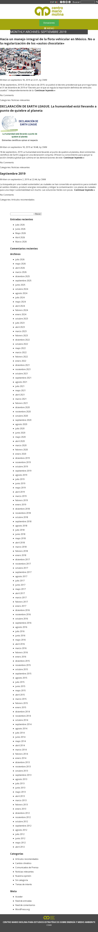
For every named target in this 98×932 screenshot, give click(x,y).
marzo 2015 (21, 699)
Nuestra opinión (23, 876)
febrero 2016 (21, 652)
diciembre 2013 (22, 762)
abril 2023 (20, 327)
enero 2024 (20, 314)
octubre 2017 (21, 568)
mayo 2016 (20, 639)
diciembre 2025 (22, 276)
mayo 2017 (20, 589)
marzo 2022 (21, 352)
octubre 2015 (21, 669)
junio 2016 (20, 635)
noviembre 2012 (23, 817)
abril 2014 (20, 745)
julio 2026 (19, 259)
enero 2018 (20, 555)
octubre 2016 (21, 618)
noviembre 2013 (23, 766)
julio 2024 (19, 297)
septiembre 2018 (23, 521)
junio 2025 (20, 284)
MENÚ (50, 28)
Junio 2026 (20, 229)
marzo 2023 (21, 331)
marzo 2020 (21, 445)
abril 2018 (20, 542)
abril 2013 (20, 796)
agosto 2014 (21, 728)
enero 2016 (20, 656)
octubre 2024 (21, 289)
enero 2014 (20, 758)
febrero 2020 (21, 449)
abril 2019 (20, 491)
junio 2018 (20, 534)
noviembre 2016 (23, 614)
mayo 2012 (20, 842)
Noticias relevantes (20, 100)
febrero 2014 (21, 753)
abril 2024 (20, 306)
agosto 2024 (21, 293)
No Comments (7, 95)
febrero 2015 (21, 703)
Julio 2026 (20, 224)
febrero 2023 (21, 335)
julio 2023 (19, 322)
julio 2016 (19, 631)
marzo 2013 (21, 800)
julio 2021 (19, 386)
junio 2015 (20, 686)
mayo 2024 (20, 301)
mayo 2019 (20, 487)
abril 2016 (20, 644)
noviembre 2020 (23, 411)
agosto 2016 (21, 627)
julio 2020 (19, 428)
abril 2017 (20, 593)
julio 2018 (19, 529)
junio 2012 (20, 838)
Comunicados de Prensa (26, 867)
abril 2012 (20, 846)
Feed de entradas (23, 900)
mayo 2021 (20, 390)
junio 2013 (20, 787)
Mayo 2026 (20, 233)
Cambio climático (23, 863)
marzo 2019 (21, 496)
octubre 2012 (21, 821)
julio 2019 (19, 479)
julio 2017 (19, 580)
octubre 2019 (21, 466)
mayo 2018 (20, 538)
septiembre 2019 (23, 470)
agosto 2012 (21, 830)
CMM (44, 79)
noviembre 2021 (23, 369)
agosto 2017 (21, 576)
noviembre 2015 (23, 665)
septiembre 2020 (23, 420)
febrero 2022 (21, 356)
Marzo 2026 (21, 241)
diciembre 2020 (22, 407)
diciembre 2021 (22, 365)
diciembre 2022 (22, 339)
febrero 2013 (21, 804)
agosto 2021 (21, 382)
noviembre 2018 (23, 513)
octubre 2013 (21, 770)
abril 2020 (20, 441)
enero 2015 (20, 707)
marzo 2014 (21, 749)
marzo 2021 (21, 398)
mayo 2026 (20, 263)
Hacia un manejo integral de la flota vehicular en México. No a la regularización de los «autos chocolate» (47, 41)
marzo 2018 (21, 546)
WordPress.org (22, 909)
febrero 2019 (21, 500)
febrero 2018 (21, 551)
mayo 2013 (20, 791)
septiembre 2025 (23, 280)
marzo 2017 (21, 597)
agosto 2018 (21, 525)
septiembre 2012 (23, 825)
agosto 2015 (21, 677)
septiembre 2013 (23, 775)
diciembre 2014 (22, 711)
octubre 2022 (21, 344)
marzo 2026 (21, 272)
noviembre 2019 (23, 462)
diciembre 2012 (22, 813)
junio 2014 (20, 737)
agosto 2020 (21, 424)
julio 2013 (19, 783)
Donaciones (49, 22)
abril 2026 (20, 267)
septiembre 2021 (23, 377)
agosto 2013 (21, 779)
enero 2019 (20, 504)
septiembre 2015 (23, 673)
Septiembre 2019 (13, 173)
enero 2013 (20, 808)
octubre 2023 (21, 318)
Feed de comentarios (25, 905)
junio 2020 (20, 432)
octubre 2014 (21, 720)
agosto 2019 (21, 475)
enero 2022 (20, 360)
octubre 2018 (21, 517)
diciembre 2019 (22, 458)
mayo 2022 (20, 348)
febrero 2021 (21, 403)
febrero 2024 (21, 310)
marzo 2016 (21, 648)
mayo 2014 (20, 741)
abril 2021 (20, 394)
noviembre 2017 (23, 563)
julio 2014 (19, 732)
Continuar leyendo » (44, 90)
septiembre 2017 (23, 572)
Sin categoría (21, 880)
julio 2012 (19, 834)
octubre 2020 (21, 415)
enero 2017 (20, 606)
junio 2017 (20, 584)
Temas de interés (23, 884)
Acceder (19, 896)
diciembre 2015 (22, 660)
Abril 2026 (20, 237)
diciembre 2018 (22, 508)
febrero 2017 (21, 601)
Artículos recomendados (22, 199)
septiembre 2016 (23, 622)
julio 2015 (19, 682)
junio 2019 (20, 483)
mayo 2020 (20, 437)
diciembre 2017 (22, 559)
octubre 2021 (21, 373)
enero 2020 (20, 453)
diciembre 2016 (22, 610)
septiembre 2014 (23, 724)
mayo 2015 (20, 690)
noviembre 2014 (23, 715)
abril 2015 (20, 694)
